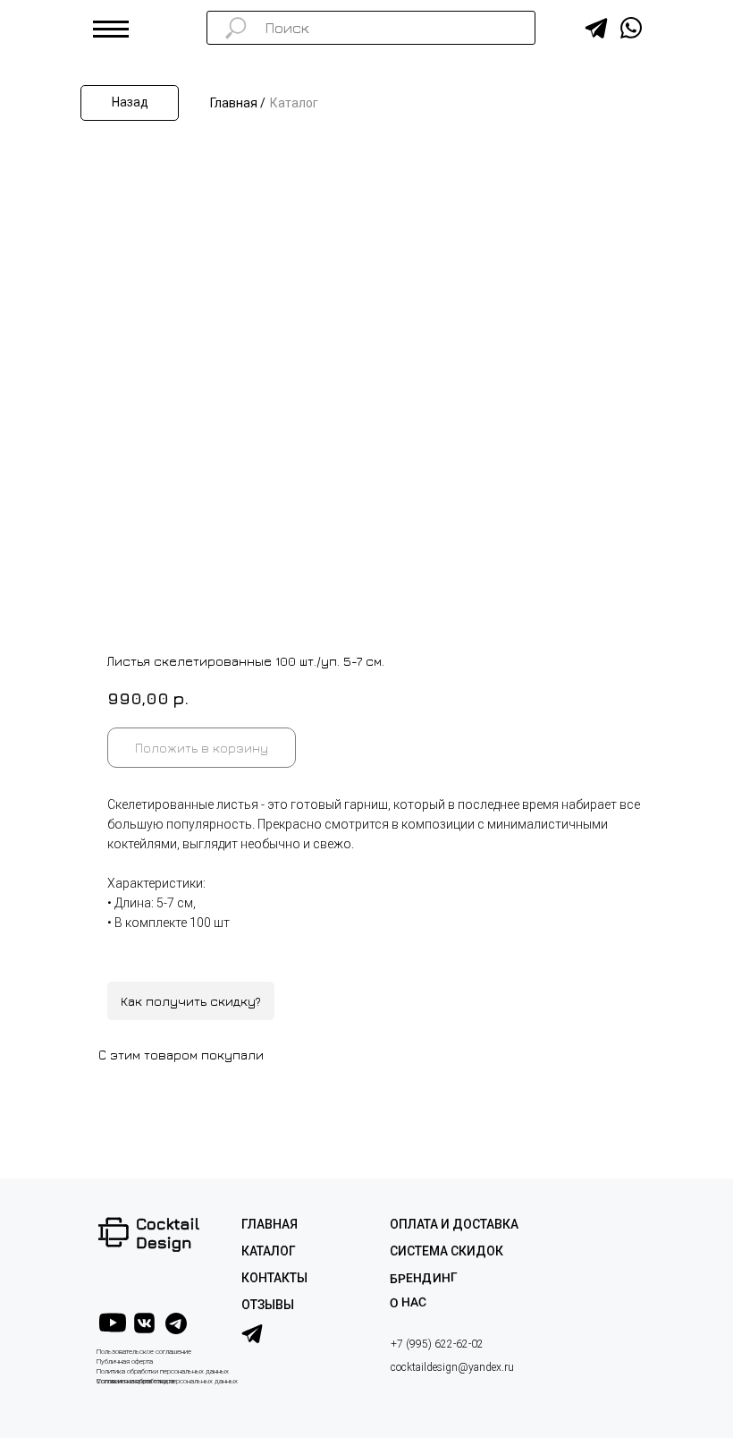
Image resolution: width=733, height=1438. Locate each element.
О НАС (408, 1302)
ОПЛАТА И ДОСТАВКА (454, 1224)
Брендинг (424, 1277)
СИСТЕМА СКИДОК (446, 1251)
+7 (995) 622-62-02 (437, 1344)
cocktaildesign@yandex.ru (452, 1367)
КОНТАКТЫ (274, 1278)
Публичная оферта (125, 1361)
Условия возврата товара (135, 1381)
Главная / (237, 103)
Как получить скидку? (191, 1000)
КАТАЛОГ (268, 1251)
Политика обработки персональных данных (163, 1371)
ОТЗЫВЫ (267, 1305)
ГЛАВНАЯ (269, 1224)
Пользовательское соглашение (144, 1352)
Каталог (294, 103)
